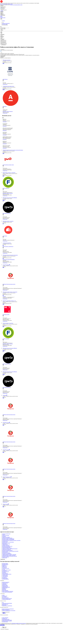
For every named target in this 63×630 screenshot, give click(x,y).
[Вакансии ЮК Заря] (32, 71)
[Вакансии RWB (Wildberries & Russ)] (32, 207)
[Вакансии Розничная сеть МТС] (32, 309)
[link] (2, 13)
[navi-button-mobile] (1, 19)
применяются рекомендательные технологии (19, 623)
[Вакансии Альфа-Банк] (32, 98)
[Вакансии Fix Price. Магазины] (32, 182)
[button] (2, 17)
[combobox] (4, 27)
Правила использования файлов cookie (16, 4)
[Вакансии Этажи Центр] (32, 230)
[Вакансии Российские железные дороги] (32, 159)
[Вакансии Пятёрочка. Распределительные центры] (32, 276)
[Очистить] (1, 30)
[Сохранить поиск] (1, 32)
